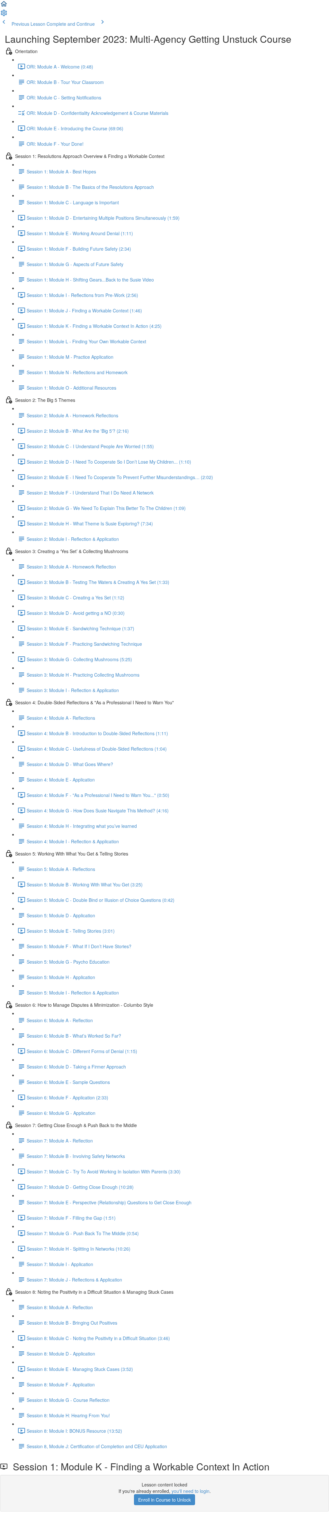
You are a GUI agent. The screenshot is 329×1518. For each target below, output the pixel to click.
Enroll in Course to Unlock (164, 1499)
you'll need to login (190, 1491)
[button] (4, 6)
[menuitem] (4, 15)
